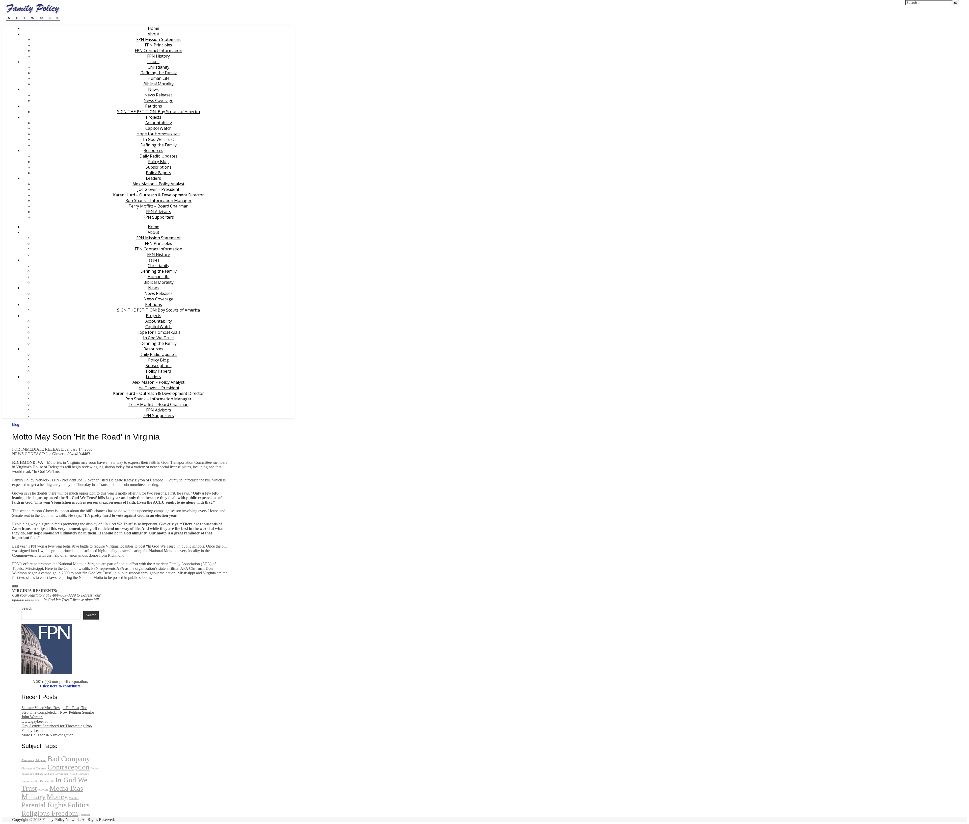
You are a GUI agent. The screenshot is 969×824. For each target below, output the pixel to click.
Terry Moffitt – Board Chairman (158, 206)
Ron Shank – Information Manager (158, 200)
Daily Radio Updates (158, 156)
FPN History (158, 56)
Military (33, 796)
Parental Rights (44, 805)
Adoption (40, 760)
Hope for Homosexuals (158, 134)
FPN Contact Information (158, 50)
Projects (153, 117)
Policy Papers (158, 172)
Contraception (68, 767)
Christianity (158, 67)
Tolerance (84, 814)
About (153, 34)
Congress (41, 768)
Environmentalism (32, 773)
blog (15, 424)
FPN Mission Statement (158, 39)
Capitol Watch (158, 128)
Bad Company (68, 759)
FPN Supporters (158, 217)
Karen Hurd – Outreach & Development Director (158, 195)
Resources (153, 150)
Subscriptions (159, 167)
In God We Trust (158, 139)
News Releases (158, 95)
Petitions (153, 106)
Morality (74, 798)
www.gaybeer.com (36, 721)
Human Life (159, 78)
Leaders (153, 178)
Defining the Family (158, 72)
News (153, 89)
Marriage (43, 789)
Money (57, 796)
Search (26, 608)
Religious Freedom (49, 813)
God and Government (56, 773)
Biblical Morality (158, 84)
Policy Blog (158, 161)
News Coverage (158, 100)
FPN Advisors (158, 211)
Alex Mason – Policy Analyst (158, 184)
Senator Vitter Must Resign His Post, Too (54, 708)
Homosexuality (30, 781)
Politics (79, 805)
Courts (94, 768)
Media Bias (66, 788)
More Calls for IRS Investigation (47, 735)
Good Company (79, 773)
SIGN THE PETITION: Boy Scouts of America (158, 111)
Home (153, 28)
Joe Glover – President (158, 189)
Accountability (158, 122)
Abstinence (27, 760)
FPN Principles (158, 45)
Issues (153, 61)
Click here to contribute (60, 686)
